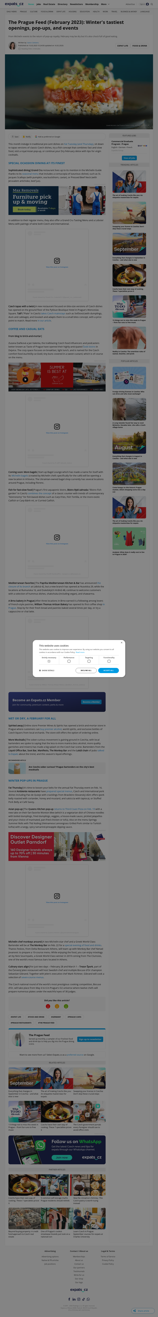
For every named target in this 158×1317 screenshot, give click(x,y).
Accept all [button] (109, 670)
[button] (46, 670)
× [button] (121, 642)
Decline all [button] (86, 670)
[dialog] (79, 658)
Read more (80, 652)
